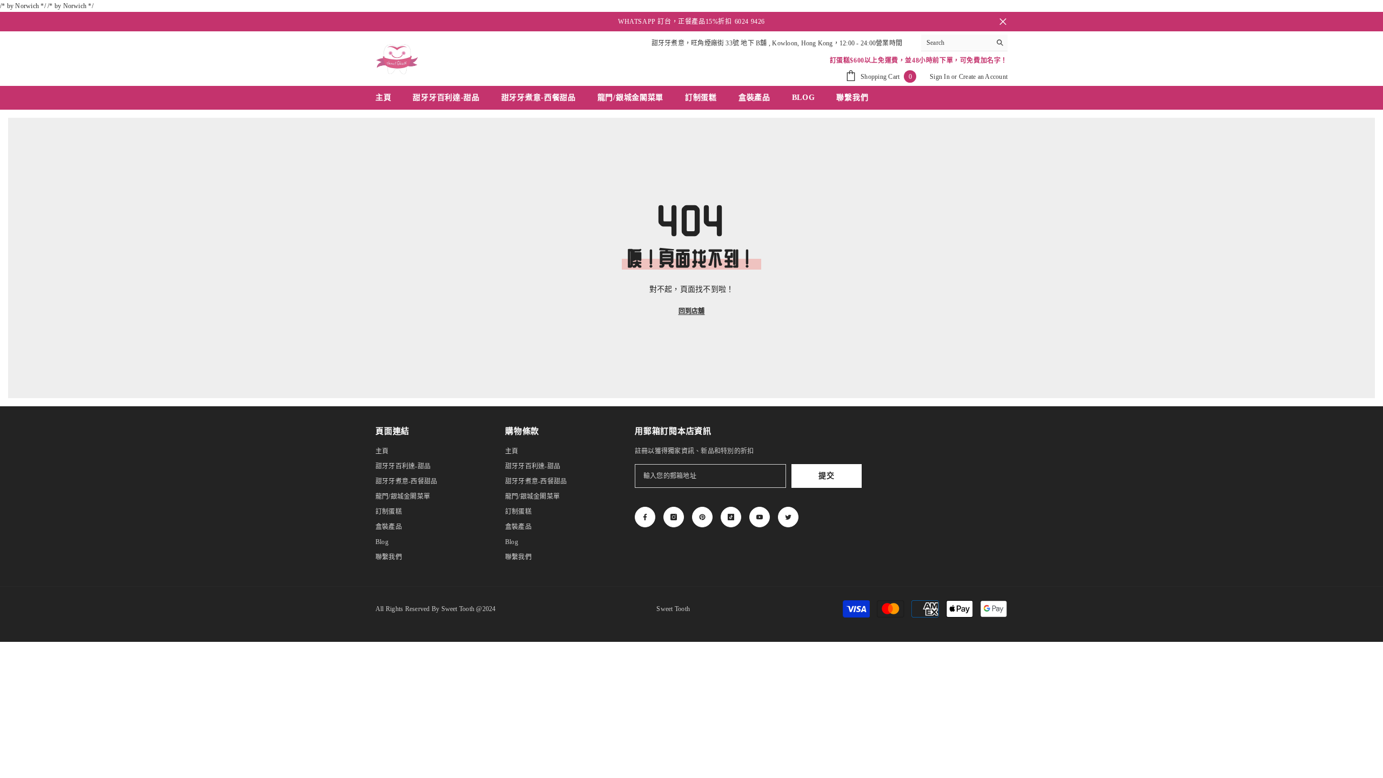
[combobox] (956, 43)
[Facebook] (645, 517)
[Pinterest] (702, 517)
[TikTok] (731, 517)
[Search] (964, 43)
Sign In (940, 77)
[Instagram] (673, 517)
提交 (826, 476)
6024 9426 (750, 21)
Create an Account (983, 77)
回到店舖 (692, 311)
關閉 (1003, 21)
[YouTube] (759, 517)
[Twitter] (788, 517)
